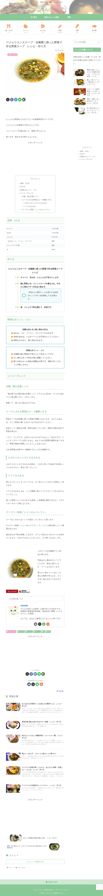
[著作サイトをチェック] (35, 624)
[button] (24, 99)
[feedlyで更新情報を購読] (44, 624)
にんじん (29, 631)
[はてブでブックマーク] (16, 99)
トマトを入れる (30, 206)
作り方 (22, 186)
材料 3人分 (24, 183)
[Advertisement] (35, 110)
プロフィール (37, 890)
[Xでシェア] (8, 99)
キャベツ (37, 631)
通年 (49, 631)
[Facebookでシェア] (12, 99)
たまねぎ (21, 631)
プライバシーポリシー (63, 890)
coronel (24, 605)
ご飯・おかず (12, 631)
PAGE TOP (52, 882)
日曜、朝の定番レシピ (30, 196)
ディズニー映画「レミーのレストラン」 (36, 209)
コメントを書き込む (35, 861)
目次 (32, 179)
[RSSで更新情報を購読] (48, 624)
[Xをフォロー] (39, 624)
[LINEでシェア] (20, 99)
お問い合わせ (48, 890)
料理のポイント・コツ (28, 190)
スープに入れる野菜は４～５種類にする (36, 200)
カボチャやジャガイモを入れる (35, 203)
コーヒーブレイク (26, 193)
